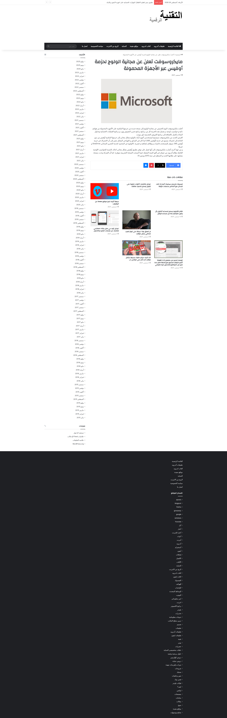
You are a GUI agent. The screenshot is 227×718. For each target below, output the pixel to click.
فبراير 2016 (79, 377)
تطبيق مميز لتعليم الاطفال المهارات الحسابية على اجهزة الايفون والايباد (130, 2)
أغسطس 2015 (78, 399)
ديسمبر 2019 (79, 208)
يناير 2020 (80, 205)
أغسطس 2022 (78, 91)
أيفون (179, 551)
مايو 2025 (80, 69)
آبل (180, 525)
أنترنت (179, 540)
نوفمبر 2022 (79, 80)
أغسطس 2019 (78, 223)
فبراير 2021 (79, 157)
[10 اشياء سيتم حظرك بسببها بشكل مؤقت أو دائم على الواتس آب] (136, 247)
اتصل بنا (84, 46)
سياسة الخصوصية (97, 46)
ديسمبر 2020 (79, 164)
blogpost (178, 503)
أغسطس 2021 (78, 135)
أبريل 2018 (80, 282)
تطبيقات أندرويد (159, 46)
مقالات (179, 701)
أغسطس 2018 (78, 267)
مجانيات (178, 698)
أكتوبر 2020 (79, 172)
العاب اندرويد (146, 46)
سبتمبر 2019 (79, 219)
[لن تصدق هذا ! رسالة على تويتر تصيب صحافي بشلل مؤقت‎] (136, 219)
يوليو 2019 (80, 227)
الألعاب (179, 562)
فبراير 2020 (79, 201)
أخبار (172, 55)
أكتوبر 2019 (79, 216)
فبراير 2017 (79, 333)
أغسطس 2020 (78, 179)
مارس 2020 (79, 197)
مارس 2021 (79, 153)
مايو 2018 (80, 278)
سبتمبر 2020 (79, 175)
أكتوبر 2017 (80, 304)
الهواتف (178, 584)
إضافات (178, 555)
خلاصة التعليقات (78, 440)
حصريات (178, 646)
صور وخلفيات (176, 676)
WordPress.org (78, 444)
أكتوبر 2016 (79, 348)
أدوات (179, 536)
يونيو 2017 (80, 318)
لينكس (179, 690)
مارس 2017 (79, 329)
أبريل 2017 (80, 326)
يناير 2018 (80, 293)
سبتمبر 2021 (79, 131)
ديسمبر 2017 (79, 296)
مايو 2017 (80, 322)
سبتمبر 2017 (79, 307)
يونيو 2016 (80, 362)
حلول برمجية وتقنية (174, 654)
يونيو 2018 (80, 274)
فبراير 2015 (79, 414)
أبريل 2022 (80, 105)
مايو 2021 (80, 146)
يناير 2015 (80, 418)
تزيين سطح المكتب (174, 621)
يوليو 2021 (80, 139)
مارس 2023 (79, 72)
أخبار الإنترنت (176, 533)
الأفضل (178, 558)
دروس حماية (176, 661)
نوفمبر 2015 (79, 388)
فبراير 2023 (79, 76)
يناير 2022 (80, 116)
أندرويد (179, 544)
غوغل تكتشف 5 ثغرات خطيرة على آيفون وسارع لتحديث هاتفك (139, 185)
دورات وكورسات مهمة (173, 665)
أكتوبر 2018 (80, 260)
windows (178, 518)
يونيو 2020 (80, 186)
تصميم (179, 624)
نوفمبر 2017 (79, 300)
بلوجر (179, 610)
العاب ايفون (177, 577)
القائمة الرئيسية (173, 46)
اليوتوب (178, 595)
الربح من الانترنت (112, 46)
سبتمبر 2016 (79, 351)
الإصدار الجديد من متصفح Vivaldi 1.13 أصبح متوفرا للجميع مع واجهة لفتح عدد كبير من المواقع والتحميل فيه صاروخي (168, 262)
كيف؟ (179, 687)
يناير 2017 (80, 337)
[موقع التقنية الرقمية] (166, 17)
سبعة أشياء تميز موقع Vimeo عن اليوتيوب (107, 202)
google (178, 514)
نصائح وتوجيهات (175, 712)
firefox (178, 507)
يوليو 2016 (80, 359)
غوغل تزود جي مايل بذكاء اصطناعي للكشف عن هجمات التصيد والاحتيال (106, 229)
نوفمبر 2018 (79, 256)
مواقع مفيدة (134, 46)
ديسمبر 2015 (79, 384)
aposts (178, 500)
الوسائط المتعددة (175, 591)
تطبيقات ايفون (176, 635)
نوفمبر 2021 (79, 124)
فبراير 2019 (79, 245)
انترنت (179, 602)
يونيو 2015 (80, 406)
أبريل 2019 (80, 238)
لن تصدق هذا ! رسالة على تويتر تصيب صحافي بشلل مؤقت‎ (138, 232)
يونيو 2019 (80, 230)
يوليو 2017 (80, 315)
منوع (179, 705)
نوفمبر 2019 (79, 212)
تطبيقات (178, 628)
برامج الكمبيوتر (176, 606)
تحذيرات (178, 613)
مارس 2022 (79, 109)
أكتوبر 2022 (79, 83)
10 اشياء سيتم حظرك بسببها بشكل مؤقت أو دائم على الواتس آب (138, 258)
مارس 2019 (79, 241)
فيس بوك (178, 679)
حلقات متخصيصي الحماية (172, 650)
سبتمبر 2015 (79, 395)
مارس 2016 (79, 373)
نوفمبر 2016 (79, 344)
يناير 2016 (80, 381)
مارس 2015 (79, 410)
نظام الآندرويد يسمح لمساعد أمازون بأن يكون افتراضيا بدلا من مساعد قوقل (169, 212)
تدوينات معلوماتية (175, 617)
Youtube (178, 522)
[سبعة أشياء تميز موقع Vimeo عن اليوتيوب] (104, 191)
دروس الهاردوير (175, 657)
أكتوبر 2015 (80, 392)
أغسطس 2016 (78, 355)
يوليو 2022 (80, 94)
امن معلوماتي (176, 599)
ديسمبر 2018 (79, 252)
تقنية (179, 639)
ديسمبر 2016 (79, 340)
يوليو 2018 (80, 271)
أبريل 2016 (80, 370)
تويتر (179, 643)
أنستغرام (178, 547)
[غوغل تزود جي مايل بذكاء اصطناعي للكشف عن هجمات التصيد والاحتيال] (104, 218)
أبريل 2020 (80, 194)
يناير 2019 (80, 249)
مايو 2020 (80, 190)
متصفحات (178, 694)
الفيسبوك (178, 580)
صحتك (179, 672)
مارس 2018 (79, 285)
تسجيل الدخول (79, 433)
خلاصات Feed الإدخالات (76, 436)
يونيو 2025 (80, 65)
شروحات (178, 668)
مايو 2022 (80, 102)
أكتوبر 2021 (80, 127)
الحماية (124, 46)
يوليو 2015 (80, 403)
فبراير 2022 (79, 113)
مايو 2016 (80, 366)
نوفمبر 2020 (79, 168)
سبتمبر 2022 (79, 87)
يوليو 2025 (80, 61)
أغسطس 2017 (78, 311)
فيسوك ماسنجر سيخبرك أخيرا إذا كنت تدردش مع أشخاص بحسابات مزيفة (169, 185)
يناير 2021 (80, 161)
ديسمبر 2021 (79, 120)
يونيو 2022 (80, 98)
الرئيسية (178, 55)
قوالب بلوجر (177, 683)
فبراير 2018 (79, 289)
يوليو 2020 (80, 183)
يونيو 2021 (80, 142)
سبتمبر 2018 (79, 263)
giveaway (177, 511)
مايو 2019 (80, 234)
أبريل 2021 (80, 150)
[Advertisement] (89, 23)
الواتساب (178, 588)
